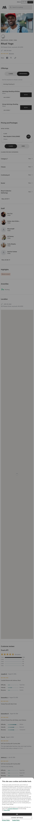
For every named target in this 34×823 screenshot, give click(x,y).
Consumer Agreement (13, 808)
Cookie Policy (16, 820)
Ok (17, 814)
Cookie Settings (17, 817)
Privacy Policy (7, 810)
